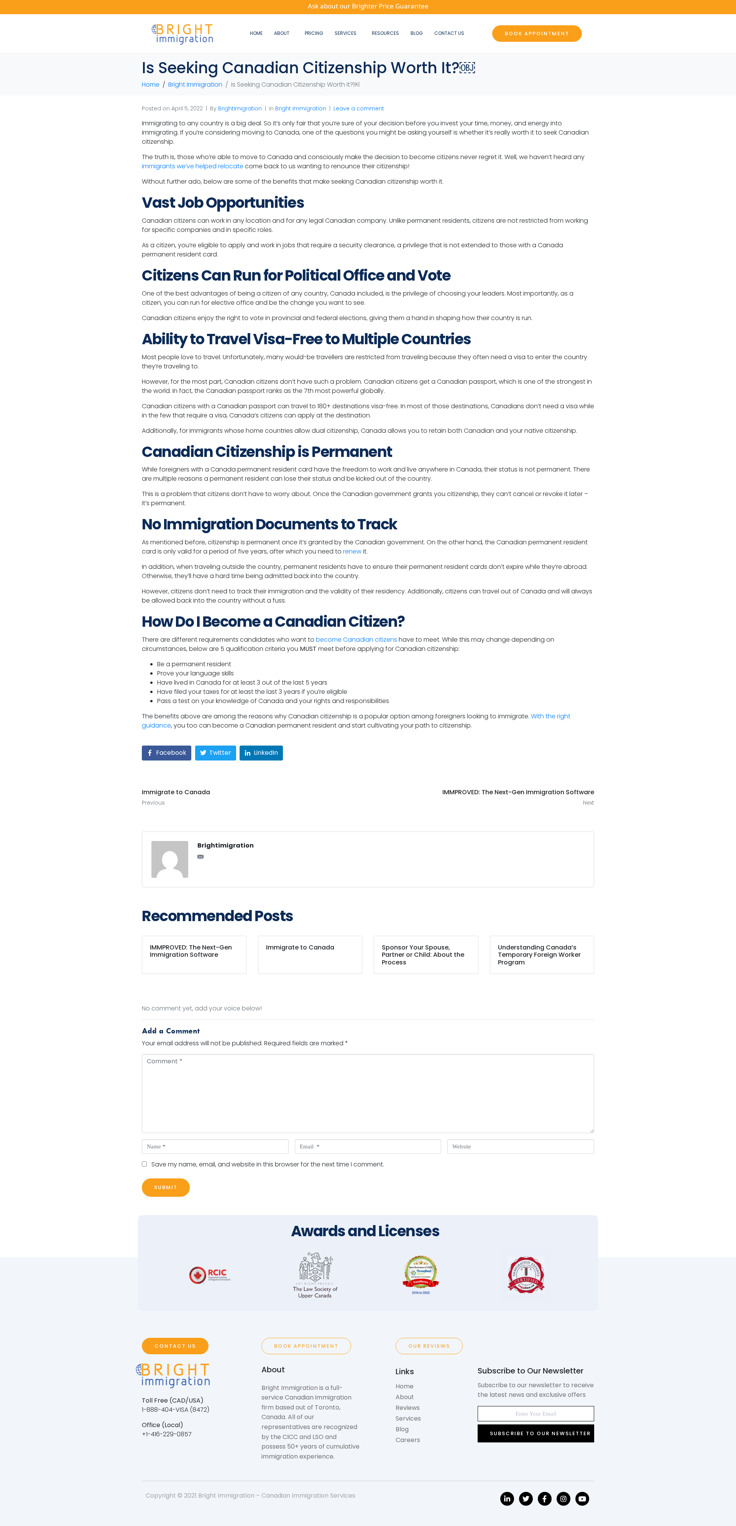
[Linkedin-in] (507, 1499)
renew (352, 551)
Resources (385, 33)
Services (345, 33)
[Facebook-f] (545, 1499)
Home (256, 33)
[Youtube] (582, 1499)
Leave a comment (359, 108)
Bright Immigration (300, 108)
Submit (165, 1187)
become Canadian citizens (356, 639)
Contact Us (449, 33)
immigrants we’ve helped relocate (192, 166)
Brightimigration (240, 108)
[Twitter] (526, 1499)
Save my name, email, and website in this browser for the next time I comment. (267, 1164)
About (281, 33)
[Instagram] (563, 1499)
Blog (417, 33)
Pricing (314, 33)
